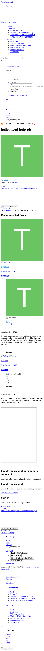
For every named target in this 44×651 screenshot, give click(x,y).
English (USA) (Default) (19, 553)
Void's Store (14, 52)
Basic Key (14, 41)
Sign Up (9, 99)
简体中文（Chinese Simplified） (22, 558)
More (8, 54)
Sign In (13, 91)
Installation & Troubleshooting (21, 33)
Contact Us (10, 563)
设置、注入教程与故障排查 (21, 37)
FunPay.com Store (17, 50)
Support (17, 182)
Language (9, 551)
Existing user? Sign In (14, 66)
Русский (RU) (16, 555)
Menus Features (16, 30)
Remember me (15, 87)
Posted (9, 271)
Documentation (11, 28)
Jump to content (7, 2)
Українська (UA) (16, 561)
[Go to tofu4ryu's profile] (22, 176)
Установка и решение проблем (22, 35)
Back (12, 592)
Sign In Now (6, 506)
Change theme (7, 649)
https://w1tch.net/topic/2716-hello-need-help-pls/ (19, 188)
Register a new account (9, 493)
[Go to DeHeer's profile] (5, 356)
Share (3, 186)
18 (11, 324)
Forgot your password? (18, 95)
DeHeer (4, 369)
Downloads (10, 26)
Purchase (9, 39)
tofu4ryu (5, 276)
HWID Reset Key (17, 48)
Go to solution (6, 210)
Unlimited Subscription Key (20, 45)
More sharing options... (9, 206)
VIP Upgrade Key (17, 43)
